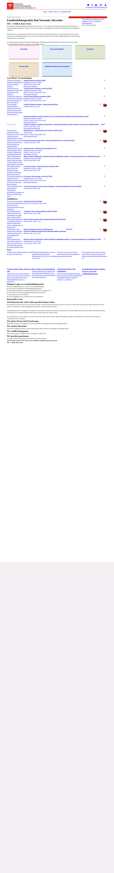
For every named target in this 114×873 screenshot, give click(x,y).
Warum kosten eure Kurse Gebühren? (18, 294)
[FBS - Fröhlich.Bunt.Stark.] (94, 21)
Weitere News (10, 281)
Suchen (88, 17)
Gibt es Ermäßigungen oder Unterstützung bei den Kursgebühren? (25, 296)
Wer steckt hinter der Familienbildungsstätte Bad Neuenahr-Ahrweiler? (27, 292)
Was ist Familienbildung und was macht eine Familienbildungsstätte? (26, 286)
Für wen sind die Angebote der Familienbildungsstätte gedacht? (25, 288)
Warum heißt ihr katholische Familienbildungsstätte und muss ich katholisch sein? (29, 290)
